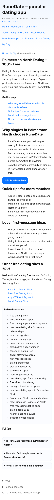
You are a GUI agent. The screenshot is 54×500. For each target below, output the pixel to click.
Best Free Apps (10, 38)
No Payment (27, 38)
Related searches (14, 486)
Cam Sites (31, 26)
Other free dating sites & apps (24, 119)
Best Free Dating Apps (20, 293)
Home (5, 26)
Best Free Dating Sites (20, 289)
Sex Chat (23, 32)
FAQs (11, 122)
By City (6, 44)
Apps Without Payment (20, 297)
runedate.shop (10, 21)
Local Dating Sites (18, 301)
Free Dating (17, 26)
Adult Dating (9, 32)
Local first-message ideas (22, 115)
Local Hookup (37, 32)
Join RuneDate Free (15, 180)
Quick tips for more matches (23, 111)
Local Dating (43, 38)
